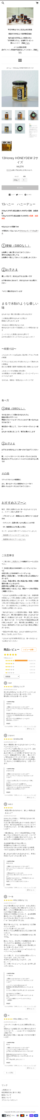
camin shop (19, 1112)
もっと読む (9, 1072)
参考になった (31, 729)
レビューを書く (29, 650)
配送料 (9, 170)
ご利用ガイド (6, 1090)
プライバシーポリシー (10, 1100)
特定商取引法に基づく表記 (11, 1092)
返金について (6, 1098)
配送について (6, 1095)
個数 (24, 176)
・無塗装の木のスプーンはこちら (14, 539)
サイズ (16, 176)
